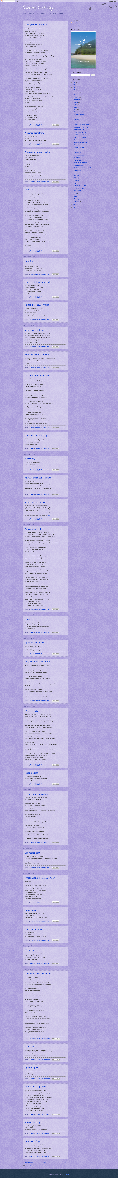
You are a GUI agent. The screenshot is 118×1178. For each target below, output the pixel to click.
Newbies (29, 261)
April (75, 194)
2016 (74, 90)
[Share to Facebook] (57, 125)
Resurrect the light (33, 1122)
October (76, 97)
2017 (74, 87)
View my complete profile (77, 25)
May (75, 109)
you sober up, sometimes (36, 794)
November (77, 94)
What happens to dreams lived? (40, 877)
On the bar (30, 189)
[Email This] (52, 125)
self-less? (29, 619)
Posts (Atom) (33, 1166)
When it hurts (31, 710)
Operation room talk (34, 642)
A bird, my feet (32, 458)
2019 (74, 82)
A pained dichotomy (34, 132)
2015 (74, 204)
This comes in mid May (36, 435)
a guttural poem (32, 1067)
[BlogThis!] (54, 125)
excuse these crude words (37, 304)
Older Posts (63, 1162)
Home (45, 1162)
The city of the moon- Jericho (39, 281)
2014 (74, 207)
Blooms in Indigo (39, 7)
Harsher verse (31, 772)
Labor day (29, 1046)
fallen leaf (29, 950)
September (77, 99)
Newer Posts (28, 1162)
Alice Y (75, 22)
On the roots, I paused (35, 1086)
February (76, 199)
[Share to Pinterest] (58, 125)
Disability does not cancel (37, 375)
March (76, 196)
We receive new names (35, 502)
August (76, 102)
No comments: (45, 125)
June (75, 107)
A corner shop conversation (38, 151)
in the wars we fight (34, 329)
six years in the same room (37, 661)
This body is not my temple (38, 973)
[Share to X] (55, 125)
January (76, 201)
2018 (74, 84)
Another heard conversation (38, 477)
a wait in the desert (34, 928)
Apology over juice (34, 529)
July (75, 104)
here (49, 515)
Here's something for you (37, 354)
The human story (33, 852)
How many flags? (33, 1141)
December (77, 92)
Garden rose (30, 909)
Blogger (67, 1174)
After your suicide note (36, 24)
